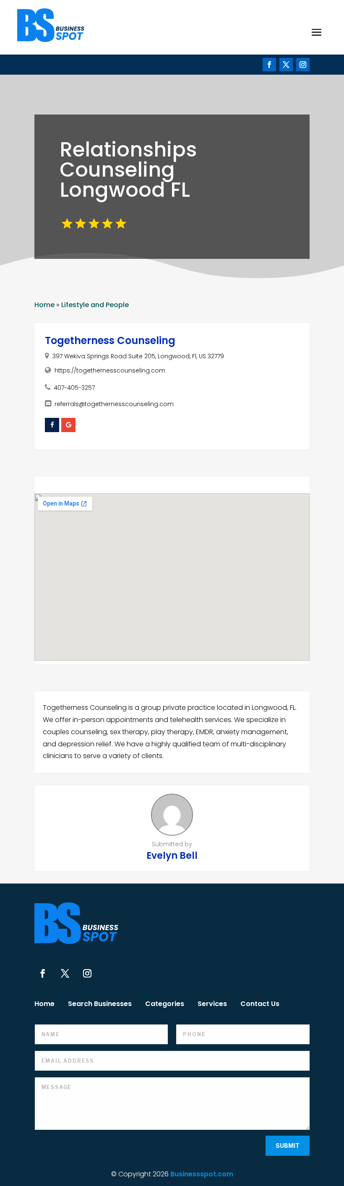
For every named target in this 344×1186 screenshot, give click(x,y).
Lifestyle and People (95, 305)
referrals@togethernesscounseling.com (114, 404)
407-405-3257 (74, 387)
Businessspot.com (201, 1174)
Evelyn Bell (172, 855)
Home (44, 305)
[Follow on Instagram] (303, 64)
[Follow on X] (286, 64)
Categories (164, 1005)
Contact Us (259, 1005)
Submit (288, 1145)
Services (212, 1005)
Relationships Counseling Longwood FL (128, 170)
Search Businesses (100, 1005)
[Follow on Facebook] (269, 64)
